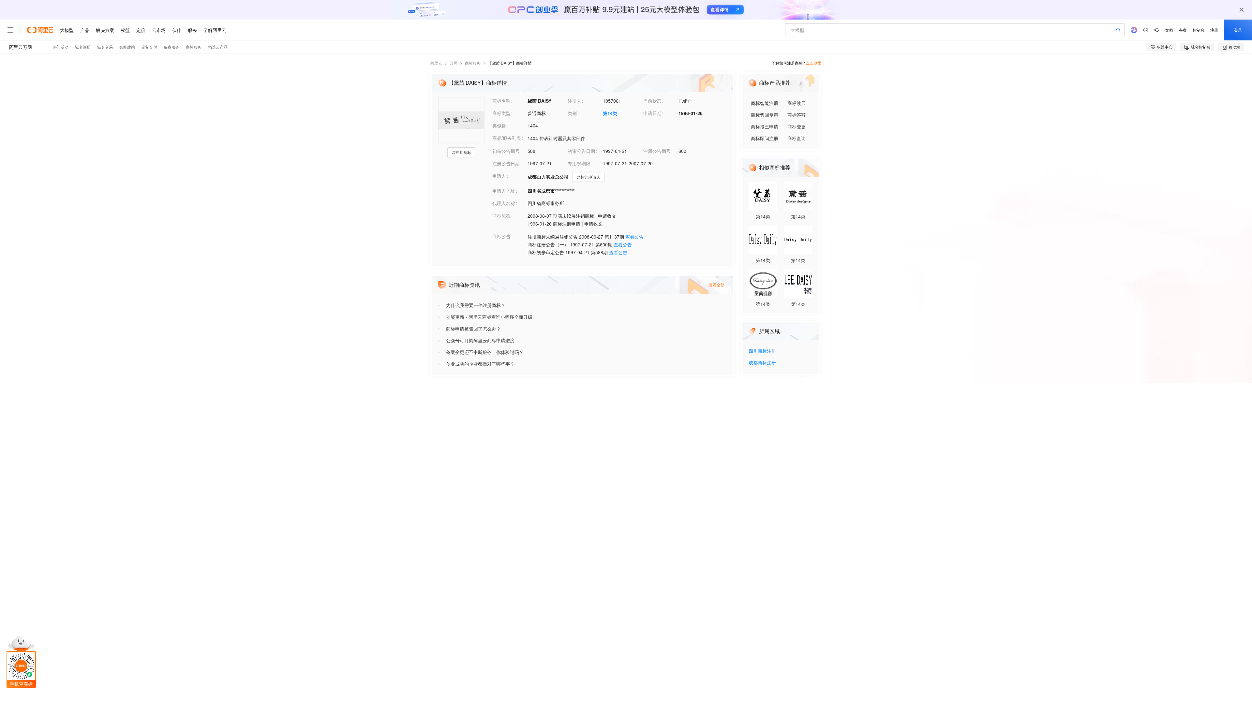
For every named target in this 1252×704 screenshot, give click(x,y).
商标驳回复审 (764, 114)
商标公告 (501, 236)
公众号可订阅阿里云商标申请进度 (480, 340)
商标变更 (796, 126)
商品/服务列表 (506, 138)
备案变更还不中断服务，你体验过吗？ (485, 352)
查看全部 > (718, 284)
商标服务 (473, 63)
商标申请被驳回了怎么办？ (473, 328)
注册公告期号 (657, 151)
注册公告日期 (506, 163)
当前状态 (652, 100)
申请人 (499, 175)
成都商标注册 (762, 362)
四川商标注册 (762, 351)
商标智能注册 (764, 103)
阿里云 (436, 63)
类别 (572, 113)
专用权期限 (579, 163)
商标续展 (796, 103)
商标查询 (796, 138)
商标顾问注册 (764, 138)
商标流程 (501, 215)
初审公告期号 (506, 151)
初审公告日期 (581, 151)
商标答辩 (796, 114)
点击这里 (814, 63)
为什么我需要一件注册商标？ (475, 305)
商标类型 (501, 113)
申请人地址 (503, 190)
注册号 (574, 100)
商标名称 (501, 100)
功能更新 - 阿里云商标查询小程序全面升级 (489, 317)
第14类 (610, 113)
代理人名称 (503, 203)
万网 (453, 63)
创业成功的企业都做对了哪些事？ (480, 363)
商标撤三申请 (764, 126)
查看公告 (634, 236)
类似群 (499, 125)
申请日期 (652, 113)
